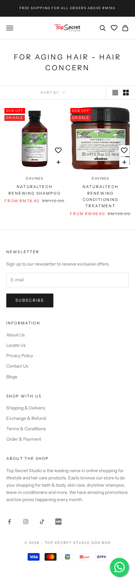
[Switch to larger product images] (115, 92)
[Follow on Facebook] (9, 521)
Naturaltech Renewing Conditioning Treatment (101, 196)
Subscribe (29, 300)
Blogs (11, 377)
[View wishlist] (114, 27)
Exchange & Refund (26, 418)
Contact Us (17, 366)
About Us (15, 335)
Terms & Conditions (26, 429)
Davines (34, 178)
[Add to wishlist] (58, 150)
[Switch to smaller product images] (126, 92)
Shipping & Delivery (25, 408)
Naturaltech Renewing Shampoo (34, 189)
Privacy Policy (19, 355)
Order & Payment (23, 439)
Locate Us (16, 345)
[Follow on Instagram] (26, 521)
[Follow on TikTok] (42, 521)
